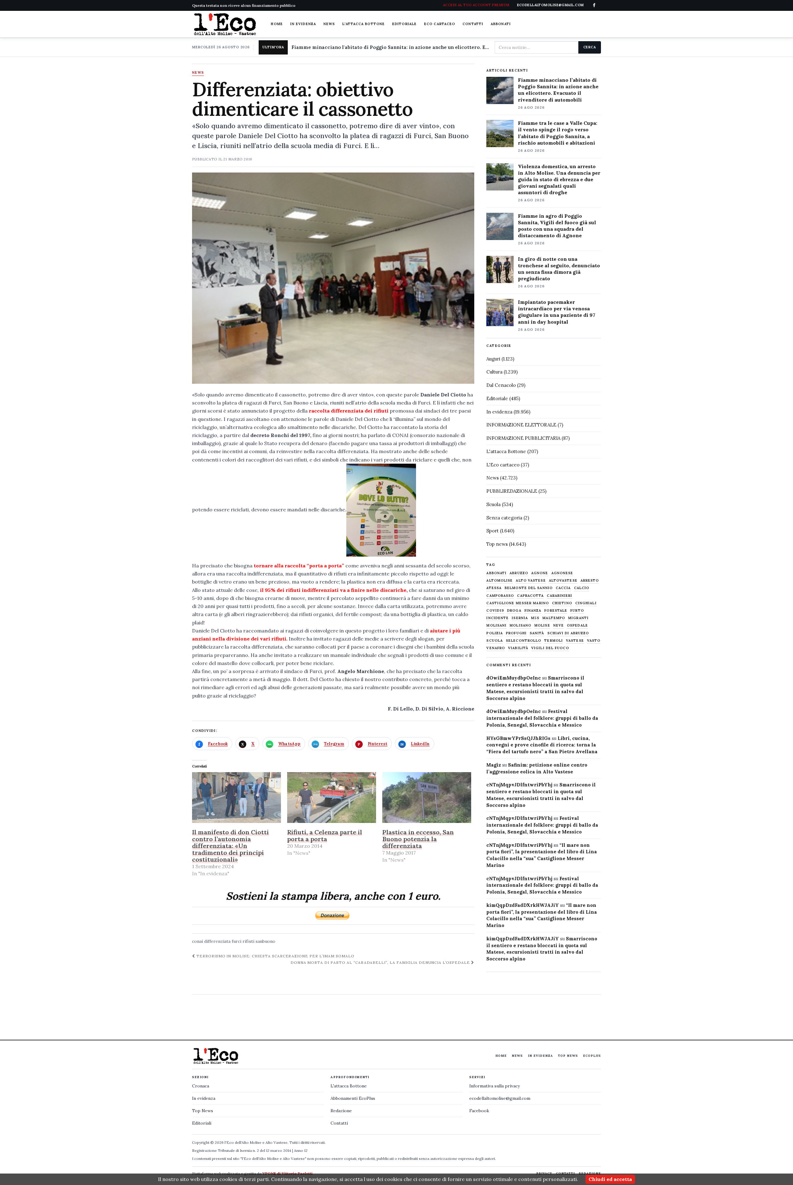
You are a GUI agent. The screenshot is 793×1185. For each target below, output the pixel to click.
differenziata (217, 941)
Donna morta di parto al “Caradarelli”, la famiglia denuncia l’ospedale (381, 962)
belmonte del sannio (529, 588)
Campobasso (500, 596)
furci (236, 941)
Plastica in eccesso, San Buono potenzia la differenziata (418, 839)
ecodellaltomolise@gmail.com (499, 1098)
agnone (539, 573)
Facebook (479, 1110)
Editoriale (404, 24)
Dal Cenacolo (501, 385)
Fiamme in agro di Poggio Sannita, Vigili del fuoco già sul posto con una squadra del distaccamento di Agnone (557, 225)
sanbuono (265, 941)
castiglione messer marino (517, 603)
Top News (568, 1056)
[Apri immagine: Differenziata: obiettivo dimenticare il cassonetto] (333, 278)
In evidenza (303, 24)
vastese (575, 641)
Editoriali (201, 1123)
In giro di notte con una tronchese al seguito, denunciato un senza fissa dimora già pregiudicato (559, 269)
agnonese (562, 573)
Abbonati (501, 24)
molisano (520, 625)
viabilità (518, 648)
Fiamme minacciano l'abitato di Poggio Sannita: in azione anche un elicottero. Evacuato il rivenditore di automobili (390, 47)
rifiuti (248, 941)
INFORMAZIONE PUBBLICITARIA (523, 438)
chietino (562, 603)
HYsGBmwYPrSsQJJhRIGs (518, 738)
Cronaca (200, 1086)
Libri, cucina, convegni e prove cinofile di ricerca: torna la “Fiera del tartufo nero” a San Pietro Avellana (542, 745)
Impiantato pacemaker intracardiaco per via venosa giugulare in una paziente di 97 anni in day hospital (556, 312)
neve (558, 625)
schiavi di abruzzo (568, 633)
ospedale (577, 625)
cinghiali (586, 603)
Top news (497, 544)
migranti (578, 618)
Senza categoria (504, 518)
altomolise (499, 581)
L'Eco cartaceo (502, 465)
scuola (494, 641)
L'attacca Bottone (363, 24)
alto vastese (530, 581)
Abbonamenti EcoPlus (353, 1098)
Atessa (494, 588)
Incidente (497, 618)
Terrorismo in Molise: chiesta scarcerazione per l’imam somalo (274, 956)
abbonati (496, 573)
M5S (535, 618)
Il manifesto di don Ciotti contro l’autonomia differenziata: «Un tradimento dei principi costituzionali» (230, 845)
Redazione (341, 1110)
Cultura (494, 372)
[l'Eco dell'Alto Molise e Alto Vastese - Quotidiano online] (225, 24)
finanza (532, 611)
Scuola (493, 504)
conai (197, 941)
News (329, 24)
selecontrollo (523, 641)
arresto (590, 581)
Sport (492, 531)
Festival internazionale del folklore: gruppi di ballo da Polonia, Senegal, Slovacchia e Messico (542, 718)
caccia (563, 588)
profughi (516, 633)
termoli (553, 641)
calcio (581, 588)
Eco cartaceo (439, 24)
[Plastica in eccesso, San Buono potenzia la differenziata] (426, 797)
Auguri (493, 359)
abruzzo (519, 573)
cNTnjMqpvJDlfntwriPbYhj (519, 785)
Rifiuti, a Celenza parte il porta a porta (324, 835)
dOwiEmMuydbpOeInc (513, 678)
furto (577, 611)
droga (514, 611)
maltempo (553, 618)
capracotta (530, 596)
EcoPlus (592, 1056)
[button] (381, 510)
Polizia (494, 633)
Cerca (589, 47)
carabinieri (559, 596)
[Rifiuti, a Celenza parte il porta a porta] (331, 797)
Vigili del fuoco (550, 648)
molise (542, 625)
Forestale (555, 611)
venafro (495, 648)
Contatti (472, 24)
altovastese (563, 581)
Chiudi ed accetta (610, 1179)
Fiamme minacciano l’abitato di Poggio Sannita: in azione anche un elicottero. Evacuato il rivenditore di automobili (558, 90)
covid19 (495, 611)
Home (277, 24)
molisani (496, 625)
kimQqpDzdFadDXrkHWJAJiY (522, 905)
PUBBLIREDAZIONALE (511, 491)
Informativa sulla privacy (494, 1086)
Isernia (520, 618)
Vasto (594, 641)
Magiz (493, 765)
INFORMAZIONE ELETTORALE (521, 425)
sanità (537, 633)
